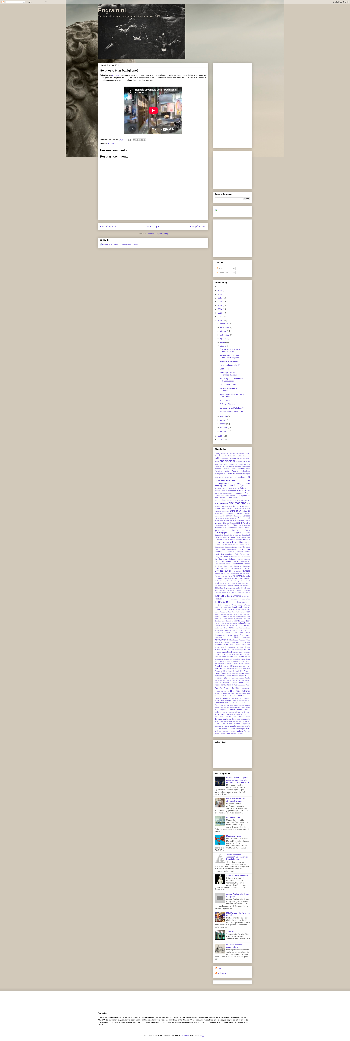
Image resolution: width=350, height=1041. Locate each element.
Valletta (217, 724)
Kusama (229, 614)
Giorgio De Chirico (227, 585)
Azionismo (229, 513)
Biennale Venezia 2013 (231, 523)
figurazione (235, 573)
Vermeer (224, 729)
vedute (233, 726)
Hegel (228, 593)
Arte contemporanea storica (232, 484)
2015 (220, 305)
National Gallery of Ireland (241, 652)
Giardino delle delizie (243, 583)
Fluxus (230, 576)
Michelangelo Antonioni (237, 640)
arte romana (226, 506)
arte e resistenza (221, 498)
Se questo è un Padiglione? (231, 408)
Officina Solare (244, 657)
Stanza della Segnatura (229, 707)
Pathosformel (235, 666)
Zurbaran (240, 733)
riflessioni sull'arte (230, 682)
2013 (220, 313)
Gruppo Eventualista (226, 590)
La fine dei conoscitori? (230, 365)
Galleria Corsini (220, 581)
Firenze (224, 576)
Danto (242, 554)
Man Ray (223, 628)
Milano (248, 640)
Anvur (248, 469)
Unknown (222, 973)
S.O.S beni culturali (239, 691)
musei (217, 650)
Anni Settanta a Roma (233, 464)
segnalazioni (232, 700)
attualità (246, 511)
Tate (227, 714)
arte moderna (237, 503)
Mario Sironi (245, 632)
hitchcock (241, 593)
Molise (225, 644)
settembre (225, 335)
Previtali (234, 675)
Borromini (218, 528)
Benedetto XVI (244, 518)
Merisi (236, 637)
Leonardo (235, 621)
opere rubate (219, 659)
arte (231, 477)
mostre (224, 647)
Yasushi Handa (220, 733)
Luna (227, 625)
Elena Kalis (228, 566)
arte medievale (221, 503)
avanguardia (219, 513)
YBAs (227, 733)
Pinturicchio (238, 671)
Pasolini (218, 666)
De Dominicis (245, 557)
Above (223, 453)
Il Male (247, 596)
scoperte (226, 698)
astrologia (225, 511)
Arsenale (218, 477)
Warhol (247, 731)
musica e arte (221, 652)
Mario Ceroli (231, 632)
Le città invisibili (227, 619)
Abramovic (231, 454)
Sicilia (230, 703)
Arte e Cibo (227, 488)
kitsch (247, 612)
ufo (249, 721)
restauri (218, 683)
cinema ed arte (229, 542)
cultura (247, 551)
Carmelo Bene (229, 535)
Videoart (218, 731)
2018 (220, 294)
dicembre (224, 324)
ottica (216, 661)
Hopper (247, 593)
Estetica (219, 571)
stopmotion (224, 710)
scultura (218, 700)
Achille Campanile (244, 456)
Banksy (229, 516)
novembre (225, 327)
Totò (216, 721)
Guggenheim (239, 590)
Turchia (244, 721)
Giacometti (223, 583)
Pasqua (225, 666)
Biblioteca (233, 521)
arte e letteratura (229, 491)
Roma (235, 687)
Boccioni (218, 525)
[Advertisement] (232, 105)
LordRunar (185, 1036)
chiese (230, 540)
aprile (223, 420)
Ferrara (217, 573)
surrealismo (220, 714)
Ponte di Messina (233, 673)
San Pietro (233, 696)
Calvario (240, 527)
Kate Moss (231, 612)
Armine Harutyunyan (243, 473)
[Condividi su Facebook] (142, 140)
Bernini (226, 521)
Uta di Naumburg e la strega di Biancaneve (235, 800)
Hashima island (220, 593)
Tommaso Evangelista (241, 719)
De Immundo (221, 559)
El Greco (218, 566)
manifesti (239, 628)
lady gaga (246, 616)
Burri (231, 527)
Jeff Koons (242, 609)
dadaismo (229, 554)
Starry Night (241, 707)
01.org (217, 454)
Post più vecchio (198, 226)
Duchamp (240, 564)
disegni (229, 561)
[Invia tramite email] (134, 140)
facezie (246, 571)
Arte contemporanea (232, 478)
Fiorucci (217, 576)
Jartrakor (224, 609)
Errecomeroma (221, 568)
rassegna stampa (238, 678)
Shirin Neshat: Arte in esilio (231, 411)
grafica (229, 588)
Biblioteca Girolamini (243, 521)
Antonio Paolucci (237, 469)
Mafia (238, 626)
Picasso (238, 668)
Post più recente (108, 226)
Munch (235, 647)
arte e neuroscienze (222, 493)
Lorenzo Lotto (219, 623)
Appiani (227, 471)
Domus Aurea (219, 564)
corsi (216, 549)
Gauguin (238, 581)
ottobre (223, 331)
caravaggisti (236, 533)
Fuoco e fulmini (226, 400)
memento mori (222, 637)
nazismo (230, 654)
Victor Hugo (240, 729)
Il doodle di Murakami (229, 361)
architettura (229, 473)
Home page (153, 226)
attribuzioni (235, 511)
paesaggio (222, 661)
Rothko (217, 691)
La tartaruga (231, 616)
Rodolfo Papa (221, 688)
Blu (248, 523)
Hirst (233, 592)
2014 (220, 309)
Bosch (225, 528)
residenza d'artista (244, 680)
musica (247, 650)
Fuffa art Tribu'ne (227, 404)
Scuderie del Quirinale (241, 698)
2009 (220, 440)
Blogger (202, 1036)
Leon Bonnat (226, 621)
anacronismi (228, 461)
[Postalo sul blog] (136, 140)
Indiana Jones (230, 605)
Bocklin (223, 525)
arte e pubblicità (243, 496)
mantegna (246, 628)
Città (241, 542)
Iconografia (222, 595)
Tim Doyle (219, 717)
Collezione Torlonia (231, 547)
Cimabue (238, 540)
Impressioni (222, 601)
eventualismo (237, 571)
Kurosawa (223, 614)
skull (243, 703)
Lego (244, 619)
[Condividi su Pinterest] (144, 140)
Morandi (217, 647)
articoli (217, 508)
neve (248, 654)
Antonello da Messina (242, 466)
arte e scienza (234, 498)
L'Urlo (240, 614)
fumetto (246, 576)
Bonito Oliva (232, 525)
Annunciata (218, 466)
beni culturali (219, 521)
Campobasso (220, 530)
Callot (235, 527)
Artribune (116, 75)
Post (220, 268)
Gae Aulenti (227, 578)
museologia (239, 650)
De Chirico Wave (234, 557)
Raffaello (226, 678)
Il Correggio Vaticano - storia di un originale (229, 356)
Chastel (243, 537)
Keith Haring (240, 612)
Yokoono (233, 733)
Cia (233, 540)
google (223, 588)
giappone (231, 583)
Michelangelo (221, 639)
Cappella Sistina (240, 530)
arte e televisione (222, 500)
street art (240, 712)
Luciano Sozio (220, 625)
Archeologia (245, 471)
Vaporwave (246, 724)
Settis (225, 703)
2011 (220, 320)
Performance (220, 668)
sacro (217, 694)
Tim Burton (245, 714)
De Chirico (224, 557)
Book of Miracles (244, 525)
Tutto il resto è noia (228, 384)
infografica (218, 607)
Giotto (236, 585)
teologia (232, 714)
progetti (241, 675)
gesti (217, 583)
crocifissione (220, 552)
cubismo (240, 551)
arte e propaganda (236, 493)
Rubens (223, 691)
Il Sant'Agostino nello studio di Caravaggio (231, 379)
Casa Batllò (246, 535)
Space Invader (245, 705)
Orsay (248, 659)
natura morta (221, 654)
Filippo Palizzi (245, 573)
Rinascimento (244, 683)
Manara (231, 628)
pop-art (242, 673)
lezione (243, 621)
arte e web (235, 500)
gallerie (227, 581)
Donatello (227, 564)
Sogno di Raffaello (226, 705)
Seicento (241, 700)
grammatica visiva (238, 588)
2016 (220, 302)
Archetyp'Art (219, 473)
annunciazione (228, 466)
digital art (219, 561)
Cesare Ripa (235, 537)
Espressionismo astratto (240, 568)
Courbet (222, 549)
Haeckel (247, 590)
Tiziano (240, 717)
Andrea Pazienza (243, 461)
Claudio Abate (227, 545)
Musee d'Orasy (244, 647)
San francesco (225, 694)
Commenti (223, 273)
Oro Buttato (241, 659)
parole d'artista (244, 663)
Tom (219, 968)
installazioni (237, 607)
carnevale (238, 535)
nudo (235, 657)
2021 (220, 287)
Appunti (235, 471)
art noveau (225, 477)
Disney (236, 561)
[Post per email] (129, 140)
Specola (217, 707)
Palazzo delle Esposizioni (235, 661)
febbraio (224, 427)
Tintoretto (228, 717)
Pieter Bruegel (228, 671)
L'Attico (235, 614)
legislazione (238, 619)
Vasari (227, 726)
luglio (222, 342)
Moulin (230, 647)
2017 (220, 298)
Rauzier (247, 678)
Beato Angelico (225, 518)
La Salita (223, 616)
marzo (223, 424)
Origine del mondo (230, 659)
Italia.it (217, 610)
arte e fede (238, 488)
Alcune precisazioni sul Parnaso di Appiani (229, 373)
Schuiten (218, 698)
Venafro (247, 726)
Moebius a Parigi (233, 836)
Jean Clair (232, 610)
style (248, 712)
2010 (220, 436)
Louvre (226, 623)
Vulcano (232, 731)
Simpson (238, 703)
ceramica (226, 537)
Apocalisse (218, 471)
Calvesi (247, 528)
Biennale (111, 143)
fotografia (237, 576)
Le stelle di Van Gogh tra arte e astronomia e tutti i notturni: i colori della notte (237, 780)
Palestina (228, 663)
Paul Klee (246, 666)
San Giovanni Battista (238, 694)
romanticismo (245, 688)
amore (217, 461)
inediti (240, 605)
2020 (220, 290)
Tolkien (247, 717)
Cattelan (218, 537)
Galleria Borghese (244, 578)
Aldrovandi (225, 458)
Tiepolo (238, 714)
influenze (247, 605)
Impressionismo (243, 602)
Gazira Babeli (245, 581)
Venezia (218, 729)
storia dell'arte (236, 710)
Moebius (218, 645)
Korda (217, 614)
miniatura (239, 642)
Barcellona (237, 516)
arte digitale (241, 486)
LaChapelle (239, 616)
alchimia (218, 458)
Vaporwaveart (219, 726)
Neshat (236, 654)
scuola (224, 700)
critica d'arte (244, 549)
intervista (247, 607)
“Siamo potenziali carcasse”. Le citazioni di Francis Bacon (237, 857)
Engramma (237, 566)
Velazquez (240, 726)
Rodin (248, 685)
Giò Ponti (218, 585)
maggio (223, 416)
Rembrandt (233, 680)
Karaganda (223, 612)
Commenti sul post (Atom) (157, 234)
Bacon (239, 514)
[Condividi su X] (139, 140)
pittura (217, 673)
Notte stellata (227, 657)
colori (240, 547)
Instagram (227, 607)
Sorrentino (236, 705)
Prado (229, 675)
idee (243, 596)
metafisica (246, 637)
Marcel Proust (238, 630)
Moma (232, 645)
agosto (223, 338)
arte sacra (236, 506)
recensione (218, 680)
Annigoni (247, 464)
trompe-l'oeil (237, 721)
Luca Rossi (233, 623)
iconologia (236, 596)
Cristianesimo (231, 549)
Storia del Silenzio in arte (237, 875)
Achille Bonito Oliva (229, 456)
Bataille (217, 518)
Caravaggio (221, 532)
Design (240, 559)
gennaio (224, 431)
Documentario (245, 561)
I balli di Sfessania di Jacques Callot (235, 946)
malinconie (245, 626)
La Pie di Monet (233, 817)
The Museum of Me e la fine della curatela (230, 350)
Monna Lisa (246, 645)
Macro (232, 626)
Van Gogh (227, 724)
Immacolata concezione (240, 599)
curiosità (219, 554)
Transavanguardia (226, 721)
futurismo (219, 578)
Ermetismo (246, 566)
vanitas (237, 724)
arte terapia (246, 506)
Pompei (224, 673)
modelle (247, 642)
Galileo (234, 579)
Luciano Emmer (243, 623)
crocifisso (231, 551)
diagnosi (247, 559)
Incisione (219, 605)
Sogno (217, 705)
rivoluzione (241, 685)
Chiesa (224, 540)
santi (240, 696)
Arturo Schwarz (227, 508)
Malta (216, 628)
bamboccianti (219, 516)
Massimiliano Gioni (223, 635)
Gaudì (233, 581)
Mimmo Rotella (229, 642)
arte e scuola (245, 498)
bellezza (234, 518)
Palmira (235, 663)
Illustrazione (219, 599)
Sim (234, 703)
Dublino (233, 564)
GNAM (218, 588)
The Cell (230, 931)
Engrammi (112, 10)
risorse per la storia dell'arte (226, 685)
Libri (248, 621)
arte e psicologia (230, 495)
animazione (218, 464)
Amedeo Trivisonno (243, 458)
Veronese (231, 729)
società (247, 703)
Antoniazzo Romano (222, 469)
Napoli (229, 652)
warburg (240, 731)
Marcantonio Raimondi (223, 630)
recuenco (226, 680)
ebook (247, 564)
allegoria (233, 458)
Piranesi (246, 671)
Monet (238, 645)
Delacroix (233, 559)
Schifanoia (246, 696)
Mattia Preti (238, 635)
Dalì (236, 554)
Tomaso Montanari (223, 719)
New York (218, 657)
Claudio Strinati (238, 545)
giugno (223, 346)
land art (218, 619)
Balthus (247, 513)
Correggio (246, 547)
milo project (219, 642)
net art (243, 654)
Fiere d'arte (225, 573)
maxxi (247, 635)
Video (247, 728)
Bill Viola (243, 523)
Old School (224, 369)
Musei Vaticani (227, 650)
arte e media (243, 490)
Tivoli (234, 717)
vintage (225, 731)
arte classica (238, 477)
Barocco (246, 516)
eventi (228, 571)
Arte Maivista (245, 500)
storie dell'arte (228, 712)
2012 (220, 317)
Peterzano (230, 668)
